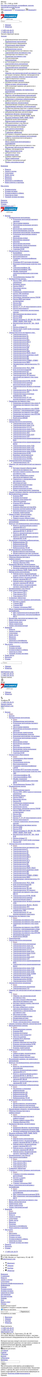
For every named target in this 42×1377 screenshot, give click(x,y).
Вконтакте (11, 1263)
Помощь (4, 1287)
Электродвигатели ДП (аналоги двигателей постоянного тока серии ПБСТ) (25, 377)
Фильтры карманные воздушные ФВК (26, 568)
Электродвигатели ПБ (21, 349)
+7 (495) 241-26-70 (7, 30)
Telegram (8, 25)
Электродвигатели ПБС (21, 340)
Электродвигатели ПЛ (21, 371)
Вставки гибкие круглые (21, 516)
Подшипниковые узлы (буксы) (19, 588)
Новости (12, 629)
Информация (5, 1285)
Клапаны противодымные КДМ (24, 509)
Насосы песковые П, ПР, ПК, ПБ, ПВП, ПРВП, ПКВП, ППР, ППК (27, 320)
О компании (5, 1276)
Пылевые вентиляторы (21, 247)
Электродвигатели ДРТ (21, 392)
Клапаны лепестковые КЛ (22, 499)
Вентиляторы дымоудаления (23, 229)
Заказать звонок (6, 704)
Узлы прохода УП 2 (20, 594)
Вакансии (12, 637)
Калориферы (17, 253)
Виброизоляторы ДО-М (21, 548)
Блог (2, 1300)
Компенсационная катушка (22, 488)
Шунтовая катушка (19, 483)
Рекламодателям (6, 1296)
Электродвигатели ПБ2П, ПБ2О (24, 353)
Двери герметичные (16, 624)
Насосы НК (17, 290)
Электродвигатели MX (21, 358)
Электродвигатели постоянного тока (22, 332)
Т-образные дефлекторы (17, 598)
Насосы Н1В (17, 318)
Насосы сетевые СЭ (20, 327)
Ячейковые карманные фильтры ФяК (26, 566)
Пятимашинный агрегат (21, 416)
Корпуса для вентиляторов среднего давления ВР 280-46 (25, 534)
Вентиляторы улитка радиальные (24, 245)
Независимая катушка (20, 486)
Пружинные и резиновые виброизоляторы (24, 540)
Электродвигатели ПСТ (21, 345)
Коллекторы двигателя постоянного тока (23, 618)
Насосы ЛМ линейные (21, 293)
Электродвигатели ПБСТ (22, 342)
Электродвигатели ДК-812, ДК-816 (25, 390)
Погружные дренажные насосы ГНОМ (26, 297)
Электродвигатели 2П (20, 336)
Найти (3, 1364)
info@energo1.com (7, 206)
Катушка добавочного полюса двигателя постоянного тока (23, 476)
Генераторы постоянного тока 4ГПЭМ (26, 414)
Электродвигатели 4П (20, 338)
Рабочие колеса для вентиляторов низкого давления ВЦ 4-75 (24, 578)
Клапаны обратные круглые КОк (24, 507)
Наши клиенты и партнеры (18, 642)
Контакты (8, 657)
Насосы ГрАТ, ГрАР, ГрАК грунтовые (26, 329)
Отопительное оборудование (19, 251)
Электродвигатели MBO (21, 362)
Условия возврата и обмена (18, 650)
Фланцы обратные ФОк (21, 562)
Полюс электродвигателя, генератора (26, 490)
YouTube (10, 1268)
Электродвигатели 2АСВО (22, 457)
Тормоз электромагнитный (18, 626)
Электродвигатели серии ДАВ (23, 446)
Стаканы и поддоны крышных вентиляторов (25, 600)
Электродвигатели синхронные (20, 460)
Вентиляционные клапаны (18, 494)
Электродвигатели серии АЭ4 (23, 425)
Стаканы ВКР (18, 605)
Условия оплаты (14, 646)
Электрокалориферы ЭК (21, 267)
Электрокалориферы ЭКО (22, 269)
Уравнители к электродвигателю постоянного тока (24, 480)
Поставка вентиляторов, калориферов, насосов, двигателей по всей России (17, 6)
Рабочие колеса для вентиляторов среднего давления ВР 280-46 (24, 582)
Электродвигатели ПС (21, 344)
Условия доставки (15, 648)
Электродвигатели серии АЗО (23, 447)
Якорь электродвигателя (17, 620)
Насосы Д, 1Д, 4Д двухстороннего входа (27, 306)
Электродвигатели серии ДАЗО (24, 431)
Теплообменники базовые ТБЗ (23, 277)
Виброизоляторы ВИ (20, 546)
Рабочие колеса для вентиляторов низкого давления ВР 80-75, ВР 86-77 (26, 574)
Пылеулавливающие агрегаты (23, 230)
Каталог (7, 216)
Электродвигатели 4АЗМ (22, 453)
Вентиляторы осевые (20, 238)
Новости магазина (9, 1309)
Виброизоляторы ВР (20, 544)
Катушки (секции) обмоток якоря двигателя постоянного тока (24, 469)
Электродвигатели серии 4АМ (23, 449)
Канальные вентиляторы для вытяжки (26, 232)
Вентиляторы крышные (21, 240)
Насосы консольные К (21, 308)
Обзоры (3, 1304)
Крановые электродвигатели (23, 455)
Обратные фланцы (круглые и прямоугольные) (19, 558)
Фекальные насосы (19, 288)
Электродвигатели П (20, 334)
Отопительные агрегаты (21, 254)
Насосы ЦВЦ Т (18, 286)
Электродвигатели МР (21, 357)
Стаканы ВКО (18, 603)
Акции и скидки (14, 631)
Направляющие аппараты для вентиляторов (24, 555)
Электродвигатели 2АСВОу (23, 459)
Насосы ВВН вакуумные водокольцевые (21, 300)
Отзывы (7, 659)
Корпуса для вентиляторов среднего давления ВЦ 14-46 (25, 537)
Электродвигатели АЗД (21, 436)
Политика (12, 638)
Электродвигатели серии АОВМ (24, 451)
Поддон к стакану (19, 601)
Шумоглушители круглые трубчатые (26, 553)
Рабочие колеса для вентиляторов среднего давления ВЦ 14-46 (24, 586)
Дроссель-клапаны (19, 501)
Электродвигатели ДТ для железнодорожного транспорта (24, 398)
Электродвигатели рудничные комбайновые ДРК (23, 394)
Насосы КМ (17, 305)
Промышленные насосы (18, 279)
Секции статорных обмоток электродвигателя (25, 492)
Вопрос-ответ (5, 1302)
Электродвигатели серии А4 (23, 423)
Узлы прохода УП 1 (20, 592)
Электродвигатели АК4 (21, 433)
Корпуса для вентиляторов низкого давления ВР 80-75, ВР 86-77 (25, 530)
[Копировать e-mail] (14, 206)
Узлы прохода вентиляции (18, 590)
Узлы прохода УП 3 (20, 596)
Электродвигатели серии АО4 (23, 429)
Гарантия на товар (15, 651)
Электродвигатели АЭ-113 (22, 427)
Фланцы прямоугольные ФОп (23, 561)
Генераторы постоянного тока (20, 401)
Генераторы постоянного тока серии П (26, 403)
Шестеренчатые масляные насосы (25, 314)
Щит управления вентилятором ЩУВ (26, 613)
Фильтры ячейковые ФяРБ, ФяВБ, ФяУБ (23, 570)
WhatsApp (8, 27)
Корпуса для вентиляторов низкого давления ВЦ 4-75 (25, 526)
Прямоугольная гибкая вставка (24, 518)
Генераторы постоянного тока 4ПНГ (26, 412)
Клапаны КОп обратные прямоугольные (21, 504)
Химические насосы (20, 295)
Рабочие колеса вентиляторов (19, 572)
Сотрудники (13, 633)
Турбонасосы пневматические (23, 292)
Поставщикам (5, 1294)
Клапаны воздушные (20, 498)
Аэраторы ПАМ (18, 249)
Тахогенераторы (14, 420)
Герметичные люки (15, 622)
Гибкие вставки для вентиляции (20, 514)
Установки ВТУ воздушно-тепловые (25, 262)
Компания (8, 627)
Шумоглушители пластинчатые (24, 551)
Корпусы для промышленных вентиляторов (24, 523)
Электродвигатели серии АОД (23, 434)
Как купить (9, 644)
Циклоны (16, 242)
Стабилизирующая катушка (22, 485)
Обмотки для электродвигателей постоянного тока (24, 997)
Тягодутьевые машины (21, 223)
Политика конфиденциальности (12, 1283)
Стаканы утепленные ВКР (22, 607)
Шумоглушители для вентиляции (21, 549)
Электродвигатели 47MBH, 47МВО (25, 360)
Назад (11, 714)
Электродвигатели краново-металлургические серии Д (23, 383)
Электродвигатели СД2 (21, 462)
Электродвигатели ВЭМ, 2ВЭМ (24, 381)
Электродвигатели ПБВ (21, 351)
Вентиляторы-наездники (21, 243)
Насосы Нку (17, 303)
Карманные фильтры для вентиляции (22, 564)
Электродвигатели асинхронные (21, 421)
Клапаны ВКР (18, 496)
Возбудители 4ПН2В (20, 418)
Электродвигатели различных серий (25, 355)
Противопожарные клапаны (23, 510)
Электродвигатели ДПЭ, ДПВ (23, 368)
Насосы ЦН (17, 331)
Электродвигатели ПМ (21, 347)
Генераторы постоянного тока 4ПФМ (26, 408)
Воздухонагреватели (20, 256)
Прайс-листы (13, 635)
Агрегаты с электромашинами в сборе (26, 410)
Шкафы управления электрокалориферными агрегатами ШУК (25, 273)
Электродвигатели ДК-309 (22, 373)
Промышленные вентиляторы (20, 217)
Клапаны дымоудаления (21, 512)
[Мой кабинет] (2, 13)
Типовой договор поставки (18, 653)
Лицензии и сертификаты (18, 640)
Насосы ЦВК (17, 316)
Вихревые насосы (19, 284)
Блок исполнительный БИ (22, 370)
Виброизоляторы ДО (20, 542)
